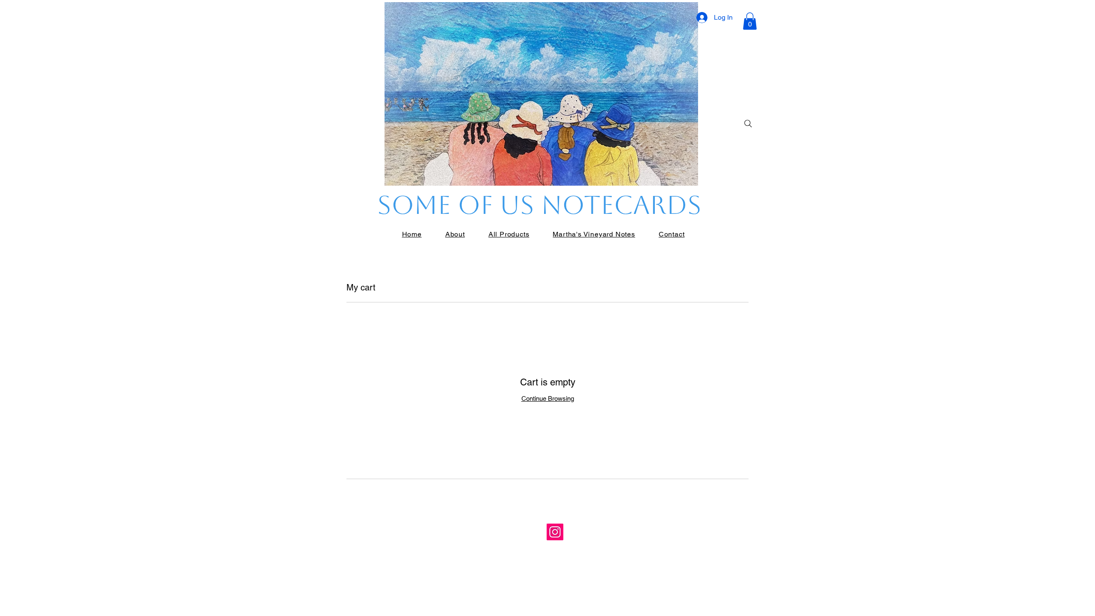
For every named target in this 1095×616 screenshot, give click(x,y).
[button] (750, 21)
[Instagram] (555, 532)
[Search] (748, 124)
